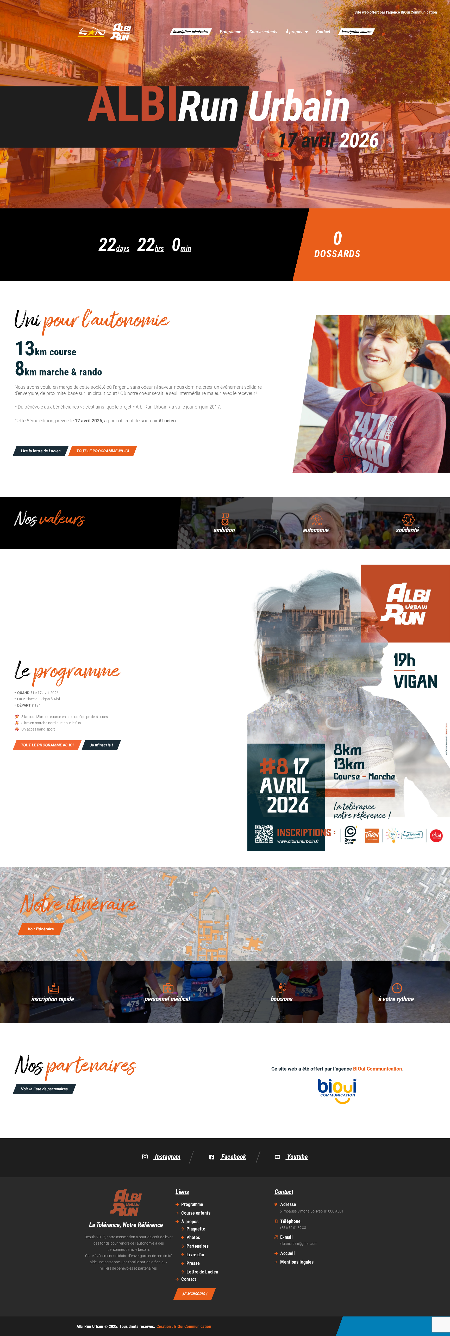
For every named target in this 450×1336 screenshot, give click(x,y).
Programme (230, 31)
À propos (294, 31)
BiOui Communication (419, 12)
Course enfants (263, 31)
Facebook (233, 1156)
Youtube (296, 1156)
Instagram (166, 1156)
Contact (323, 31)
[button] (371, 394)
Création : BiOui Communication (184, 1326)
